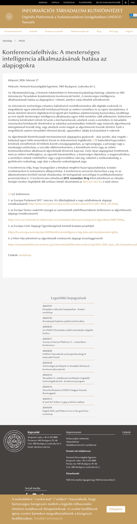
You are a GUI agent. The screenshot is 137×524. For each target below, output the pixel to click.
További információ (48, 518)
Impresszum (73, 432)
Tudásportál (85, 3)
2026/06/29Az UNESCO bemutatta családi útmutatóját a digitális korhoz (68, 330)
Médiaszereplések (80, 32)
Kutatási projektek (54, 32)
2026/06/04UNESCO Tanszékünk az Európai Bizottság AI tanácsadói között (64, 354)
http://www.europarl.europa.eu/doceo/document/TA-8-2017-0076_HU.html (73, 204)
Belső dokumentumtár (108, 3)
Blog (99, 32)
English (129, 32)
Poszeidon (69, 3)
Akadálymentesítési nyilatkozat (81, 445)
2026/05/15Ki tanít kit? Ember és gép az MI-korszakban (64, 400)
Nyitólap (7, 41)
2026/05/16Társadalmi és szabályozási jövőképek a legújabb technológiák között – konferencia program (66, 378)
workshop (25, 255)
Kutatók (33, 32)
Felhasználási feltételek (77, 439)
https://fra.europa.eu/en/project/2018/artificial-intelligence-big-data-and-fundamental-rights (62, 232)
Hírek (22, 41)
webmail (43, 3)
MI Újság (113, 32)
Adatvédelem (72, 442)
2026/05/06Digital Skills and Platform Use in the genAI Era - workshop (66, 411)
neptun (55, 3)
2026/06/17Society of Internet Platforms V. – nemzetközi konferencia (64, 342)
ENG (133, 3)
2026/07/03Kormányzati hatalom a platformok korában (63, 319)
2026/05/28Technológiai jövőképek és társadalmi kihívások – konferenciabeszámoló (67, 366)
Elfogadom (115, 509)
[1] (93, 140)
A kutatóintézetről (13, 32)
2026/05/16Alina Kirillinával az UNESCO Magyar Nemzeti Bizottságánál (65, 390)
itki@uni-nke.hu (92, 182)
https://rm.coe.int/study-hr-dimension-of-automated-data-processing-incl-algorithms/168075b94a (66, 220)
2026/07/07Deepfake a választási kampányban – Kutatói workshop (64, 309)
